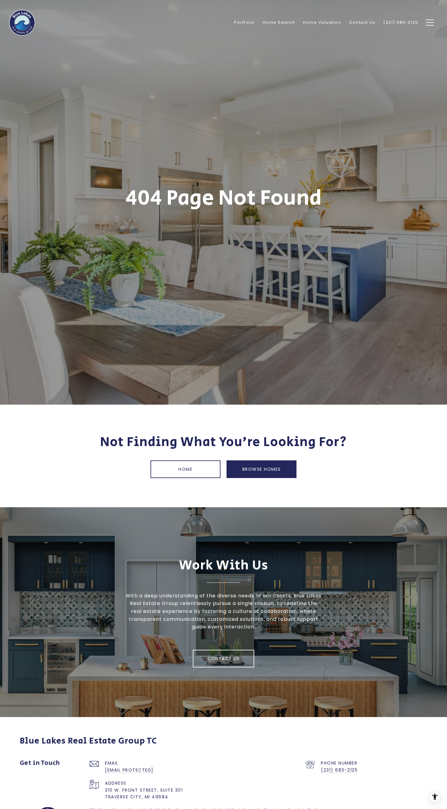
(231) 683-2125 (339, 770)
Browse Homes (261, 469)
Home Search (279, 22)
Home (185, 469)
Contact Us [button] (223, 659)
